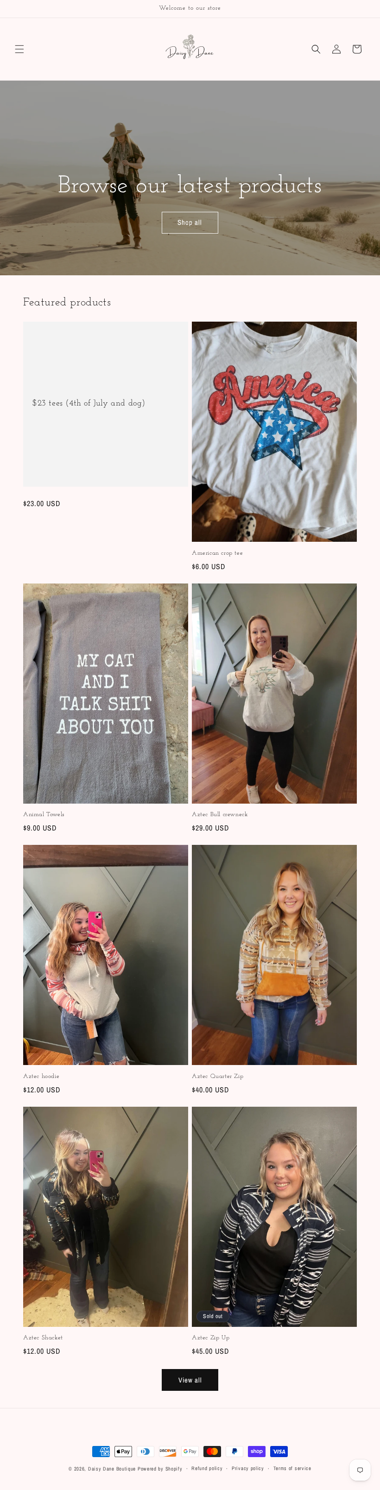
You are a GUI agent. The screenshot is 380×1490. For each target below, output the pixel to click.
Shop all (189, 223)
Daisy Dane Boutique (112, 1468)
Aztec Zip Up (210, 1338)
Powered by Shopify (160, 1468)
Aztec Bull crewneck (220, 815)
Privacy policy (248, 1468)
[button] (19, 49)
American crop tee (217, 553)
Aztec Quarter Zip (217, 1076)
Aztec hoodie (41, 1076)
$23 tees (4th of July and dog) (89, 403)
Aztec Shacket (43, 1338)
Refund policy (206, 1468)
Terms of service (292, 1468)
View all (190, 1380)
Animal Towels (43, 815)
